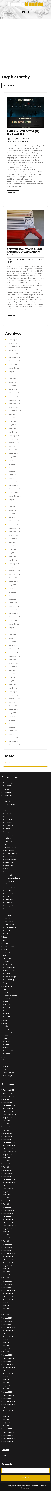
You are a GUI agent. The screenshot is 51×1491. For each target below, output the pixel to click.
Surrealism (9, 915)
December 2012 (14, 656)
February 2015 (14, 564)
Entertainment (8, 946)
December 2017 (14, 443)
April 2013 (12, 642)
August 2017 (13, 457)
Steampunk (9, 906)
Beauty (5, 937)
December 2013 (14, 613)
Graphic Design (10, 847)
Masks (5, 1020)
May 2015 (12, 553)
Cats (6, 1060)
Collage (7, 832)
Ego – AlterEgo (9, 85)
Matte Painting (10, 859)
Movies (6, 1023)
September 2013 (15, 624)
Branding (8, 964)
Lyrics (7, 1047)
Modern (8, 869)
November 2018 (14, 403)
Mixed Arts (9, 866)
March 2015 (13, 560)
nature (7, 1007)
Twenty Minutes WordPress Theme (21, 1485)
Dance (7, 1041)
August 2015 (13, 542)
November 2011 (14, 702)
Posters (8, 1029)
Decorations (9, 798)
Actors (7, 1026)
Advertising (7, 783)
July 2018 (12, 418)
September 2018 (15, 411)
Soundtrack (9, 1032)
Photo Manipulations (13, 878)
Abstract (8, 813)
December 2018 (14, 400)
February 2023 (14, 339)
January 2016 (13, 524)
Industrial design (11, 853)
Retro (7, 896)
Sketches (8, 903)
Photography (10, 881)
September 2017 (15, 453)
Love (6, 1001)
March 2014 (13, 603)
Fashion (6, 949)
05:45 (24, 141)
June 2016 (12, 507)
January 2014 (13, 610)
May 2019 (12, 382)
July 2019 (12, 375)
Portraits (8, 890)
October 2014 (13, 578)
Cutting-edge (9, 835)
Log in (11, 762)
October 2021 (13, 343)
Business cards (10, 967)
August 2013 (13, 628)
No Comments (28, 139)
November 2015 (14, 532)
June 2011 (12, 720)
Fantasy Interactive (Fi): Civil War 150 (23, 133)
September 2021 (15, 347)
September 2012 (15, 667)
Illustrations (9, 850)
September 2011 (15, 709)
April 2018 (12, 428)
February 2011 (14, 734)
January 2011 (13, 738)
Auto (6, 992)
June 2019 (12, 379)
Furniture (8, 801)
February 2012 (14, 692)
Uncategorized (8, 1072)
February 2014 (14, 606)
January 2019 (13, 396)
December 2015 (14, 528)
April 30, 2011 (14, 139)
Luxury (7, 1004)
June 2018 (12, 421)
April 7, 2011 (14, 259)
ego (38, 259)
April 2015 (12, 556)
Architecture (7, 795)
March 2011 (13, 731)
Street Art (8, 912)
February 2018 (14, 435)
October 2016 (13, 492)
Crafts (5, 943)
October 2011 (13, 706)
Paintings (8, 872)
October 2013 (13, 620)
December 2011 (14, 699)
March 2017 (13, 475)
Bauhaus (8, 816)
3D (6, 810)
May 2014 (12, 596)
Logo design (9, 970)
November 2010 (14, 745)
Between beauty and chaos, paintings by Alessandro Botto (25, 251)
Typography (9, 924)
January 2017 (13, 482)
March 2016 (13, 517)
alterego (13, 141)
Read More (13, 193)
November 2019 (14, 361)
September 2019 (15, 368)
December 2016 (14, 485)
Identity (6, 961)
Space (5, 1066)
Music (5, 1039)
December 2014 (14, 571)
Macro (8, 884)
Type (6, 983)
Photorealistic (10, 887)
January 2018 (13, 439)
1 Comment (26, 259)
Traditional (9, 921)
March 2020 (13, 350)
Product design (10, 977)
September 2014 (15, 581)
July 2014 (12, 588)
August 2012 (13, 670)
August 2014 (13, 585)
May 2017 (12, 468)
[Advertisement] (25, 45)
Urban (7, 1014)
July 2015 (12, 546)
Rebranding (9, 980)
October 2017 (13, 450)
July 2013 (12, 631)
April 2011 (12, 727)
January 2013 (13, 652)
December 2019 (14, 357)
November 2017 (14, 446)
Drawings (8, 841)
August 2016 (13, 500)
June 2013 (12, 635)
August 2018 (13, 414)
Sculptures (9, 900)
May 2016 (12, 510)
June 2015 (12, 549)
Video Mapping (10, 927)
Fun (4, 955)
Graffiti (7, 844)
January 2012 (13, 695)
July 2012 (12, 674)
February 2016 (14, 521)
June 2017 (12, 464)
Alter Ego (6, 789)
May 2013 (12, 638)
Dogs (6, 1063)
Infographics (9, 856)
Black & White (10, 819)
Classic (7, 829)
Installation (7, 986)
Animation (7, 792)
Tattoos (7, 918)
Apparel (8, 952)
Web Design (7, 1076)
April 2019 (12, 386)
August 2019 (13, 371)
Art (4, 807)
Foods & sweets (11, 995)
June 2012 (12, 677)
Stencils (8, 909)
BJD (4, 940)
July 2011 (12, 716)
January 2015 (13, 567)
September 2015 (15, 539)
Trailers (7, 1035)
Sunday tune (9, 1051)
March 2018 (13, 432)
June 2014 (12, 592)
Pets (4, 1057)
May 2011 (12, 724)
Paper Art (8, 875)
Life (4, 989)
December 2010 (14, 741)
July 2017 (12, 460)
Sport (7, 1010)
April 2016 (12, 514)
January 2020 (13, 354)
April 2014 (12, 599)
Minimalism (9, 863)
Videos (7, 1054)
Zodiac (7, 1017)
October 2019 (13, 364)
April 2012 (12, 684)
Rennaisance (10, 893)
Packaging (8, 973)
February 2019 (14, 393)
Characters (9, 826)
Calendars (9, 822)
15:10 (12, 262)
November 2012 (14, 660)
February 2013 (14, 649)
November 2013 (14, 617)
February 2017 (14, 478)
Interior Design (10, 804)
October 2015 (13, 535)
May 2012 (12, 681)
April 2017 (12, 471)
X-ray (7, 933)
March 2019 (13, 389)
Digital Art (8, 838)
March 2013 (13, 645)
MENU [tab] (25, 11)
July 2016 (12, 503)
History (7, 998)
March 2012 (13, 688)
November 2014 (14, 574)
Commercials (9, 785)
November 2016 (14, 489)
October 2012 (13, 663)
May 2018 (12, 425)
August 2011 (13, 713)
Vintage (7, 930)
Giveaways (7, 958)
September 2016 (15, 496)
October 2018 (13, 407)
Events (7, 1044)
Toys (5, 1069)
